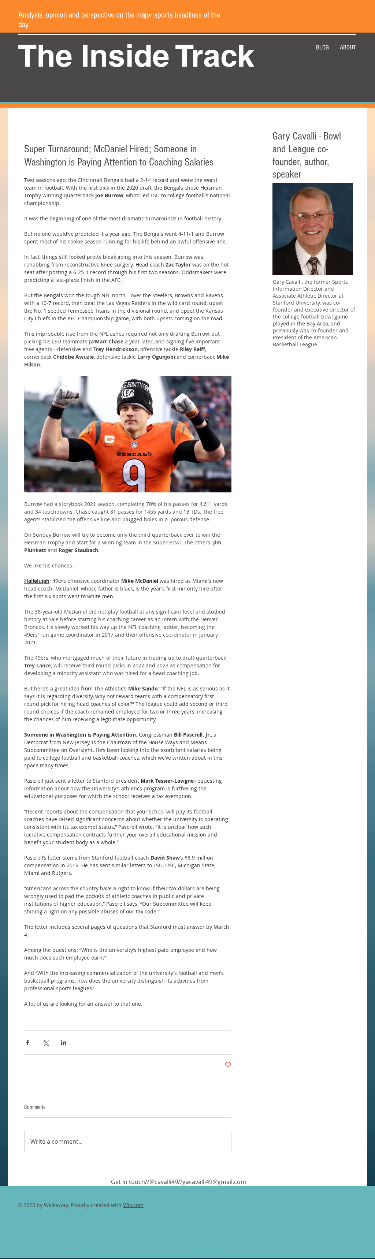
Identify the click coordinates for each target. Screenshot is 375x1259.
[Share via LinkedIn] (63, 1042)
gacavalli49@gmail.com (214, 1182)
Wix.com (133, 1205)
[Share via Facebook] (27, 1042)
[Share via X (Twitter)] (45, 1042)
